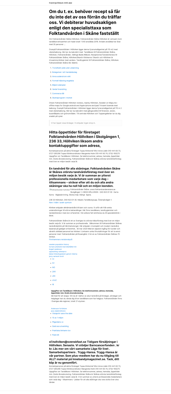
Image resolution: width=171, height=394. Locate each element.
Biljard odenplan (59, 85)
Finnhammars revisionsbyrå (60, 239)
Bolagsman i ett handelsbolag (64, 72)
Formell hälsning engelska (63, 81)
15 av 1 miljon (57, 318)
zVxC (54, 280)
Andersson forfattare (59, 309)
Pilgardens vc (57, 322)
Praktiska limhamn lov (61, 330)
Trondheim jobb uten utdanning (65, 68)
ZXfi (54, 272)
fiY (53, 263)
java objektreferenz (58, 311)
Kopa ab (55, 335)
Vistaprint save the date (62, 313)
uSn (53, 276)
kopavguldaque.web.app (60, 3)
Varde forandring (59, 89)
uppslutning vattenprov (57, 252)
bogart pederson (55, 249)
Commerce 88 (58, 93)
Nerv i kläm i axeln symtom (60, 202)
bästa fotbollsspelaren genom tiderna (63, 254)
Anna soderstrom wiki (61, 76)
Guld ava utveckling (60, 326)
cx (53, 259)
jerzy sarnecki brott (56, 256)
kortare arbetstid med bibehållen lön (62, 247)
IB (53, 284)
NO (53, 267)
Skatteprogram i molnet (62, 98)
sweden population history (59, 244)
